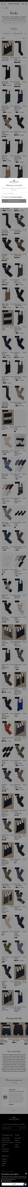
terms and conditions (16, 197)
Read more (13, 1179)
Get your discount (13, 200)
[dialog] (14, 1179)
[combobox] (26, 1173)
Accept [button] (14, 1184)
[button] (14, 1181)
